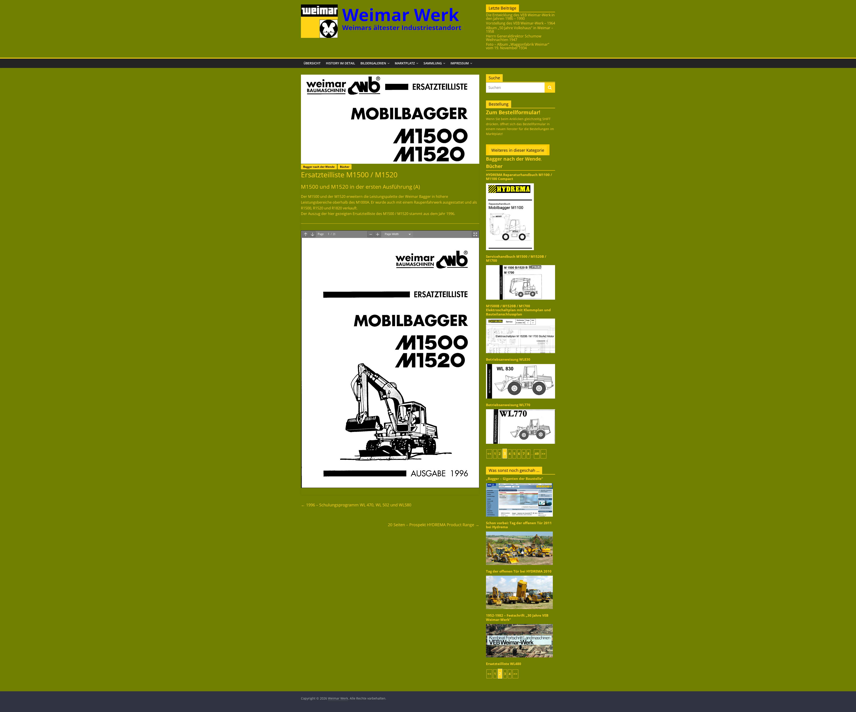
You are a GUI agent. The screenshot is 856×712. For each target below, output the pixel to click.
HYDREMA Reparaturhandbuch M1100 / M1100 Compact (519, 176)
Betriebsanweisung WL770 (508, 405)
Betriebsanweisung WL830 (508, 359)
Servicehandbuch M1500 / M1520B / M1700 (516, 258)
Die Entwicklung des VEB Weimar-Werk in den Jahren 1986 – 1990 (520, 16)
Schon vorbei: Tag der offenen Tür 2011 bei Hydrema (519, 525)
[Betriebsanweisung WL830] (520, 363)
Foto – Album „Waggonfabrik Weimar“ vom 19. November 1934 (517, 46)
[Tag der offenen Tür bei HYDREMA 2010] (519, 575)
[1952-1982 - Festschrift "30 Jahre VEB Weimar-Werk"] (519, 623)
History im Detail (340, 63)
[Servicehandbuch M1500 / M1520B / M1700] (520, 264)
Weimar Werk (400, 14)
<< (489, 453)
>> (543, 453)
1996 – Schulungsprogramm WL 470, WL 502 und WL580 (356, 504)
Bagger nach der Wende (319, 167)
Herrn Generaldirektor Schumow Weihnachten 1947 (513, 38)
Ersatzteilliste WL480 (503, 663)
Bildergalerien (373, 63)
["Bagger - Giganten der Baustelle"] (519, 483)
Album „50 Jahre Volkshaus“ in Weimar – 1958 (519, 29)
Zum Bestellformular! (513, 112)
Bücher (344, 167)
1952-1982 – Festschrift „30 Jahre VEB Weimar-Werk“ (517, 617)
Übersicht (312, 63)
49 (537, 453)
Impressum (460, 63)
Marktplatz (405, 63)
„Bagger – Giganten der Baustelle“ (514, 478)
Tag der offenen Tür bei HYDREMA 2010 (518, 571)
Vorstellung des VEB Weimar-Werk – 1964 (520, 23)
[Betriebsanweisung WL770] (520, 409)
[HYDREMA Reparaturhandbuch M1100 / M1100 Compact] (510, 183)
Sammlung (433, 63)
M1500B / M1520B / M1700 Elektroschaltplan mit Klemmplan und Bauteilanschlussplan (518, 310)
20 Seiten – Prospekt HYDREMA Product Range (433, 524)
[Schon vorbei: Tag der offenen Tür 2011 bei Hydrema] (519, 531)
